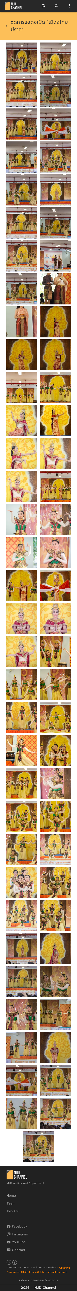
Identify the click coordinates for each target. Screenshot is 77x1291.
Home (11, 1195)
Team (11, 1203)
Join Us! (12, 1211)
